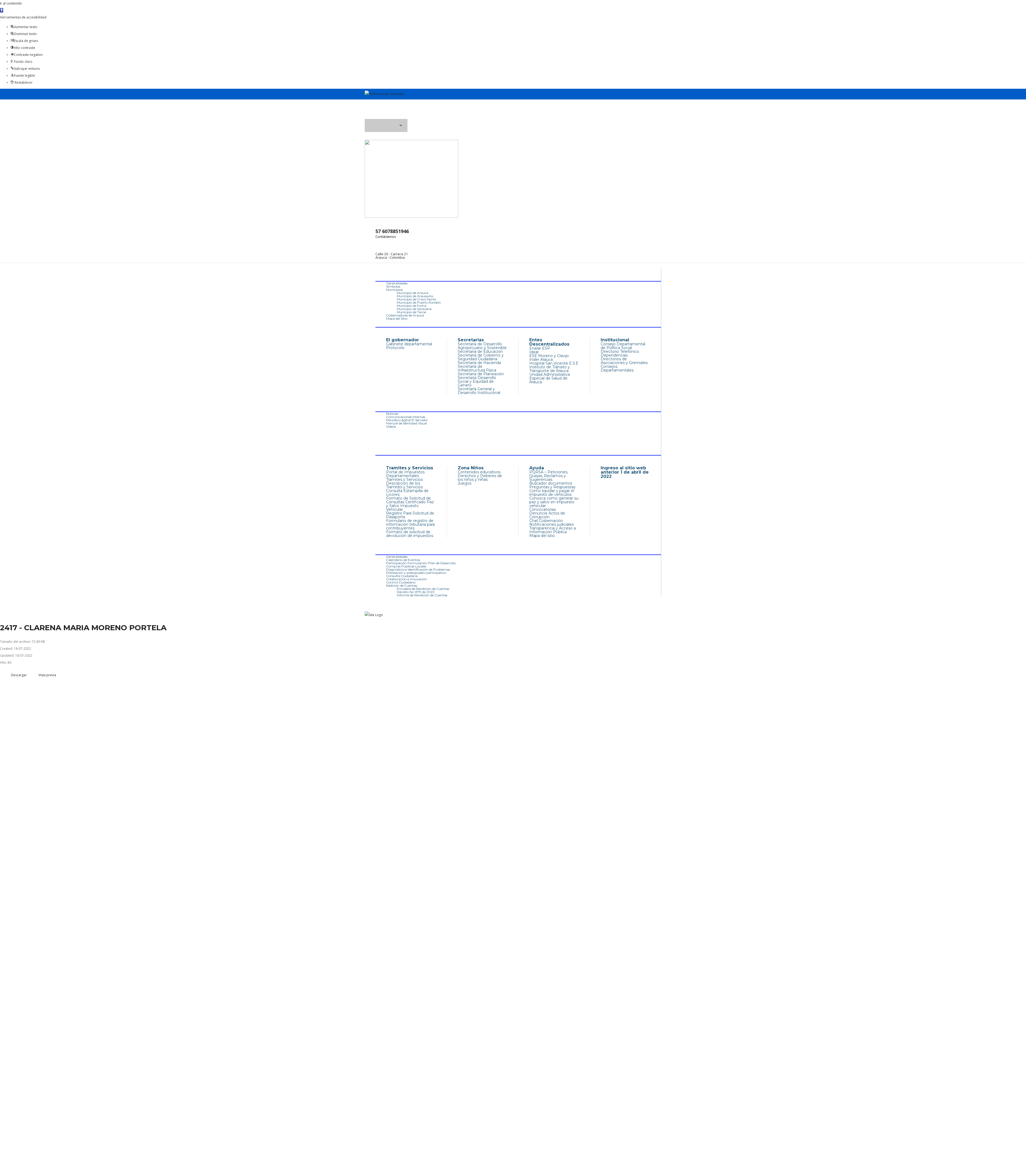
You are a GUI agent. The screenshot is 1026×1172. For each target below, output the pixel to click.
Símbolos (393, 286)
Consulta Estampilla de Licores (407, 492)
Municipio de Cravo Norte (416, 299)
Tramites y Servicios (409, 467)
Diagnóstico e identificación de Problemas (418, 569)
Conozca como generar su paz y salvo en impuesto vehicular (553, 502)
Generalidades (396, 283)
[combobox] (386, 125)
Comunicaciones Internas (405, 417)
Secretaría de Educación (480, 351)
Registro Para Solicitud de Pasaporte (410, 515)
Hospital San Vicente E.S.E (553, 363)
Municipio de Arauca (412, 293)
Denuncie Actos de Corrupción (547, 515)
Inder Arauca (541, 359)
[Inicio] (374, 614)
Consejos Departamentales (617, 368)
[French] (640, 116)
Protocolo (395, 347)
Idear (534, 352)
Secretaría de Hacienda (479, 362)
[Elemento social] (368, 107)
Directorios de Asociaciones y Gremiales (624, 361)
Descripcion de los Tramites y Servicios (404, 485)
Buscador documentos (550, 483)
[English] (635, 116)
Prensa (389, 407)
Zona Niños (471, 467)
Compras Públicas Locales (406, 566)
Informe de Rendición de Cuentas (422, 595)
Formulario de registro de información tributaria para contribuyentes (410, 524)
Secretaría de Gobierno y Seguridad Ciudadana (481, 357)
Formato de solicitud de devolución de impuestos (409, 533)
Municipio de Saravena (414, 309)
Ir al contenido (11, 3)
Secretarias (471, 339)
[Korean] (645, 116)
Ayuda (536, 467)
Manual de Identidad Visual (406, 423)
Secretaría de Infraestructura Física (477, 368)
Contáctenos (385, 236)
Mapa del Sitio (396, 318)
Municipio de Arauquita (415, 296)
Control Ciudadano (400, 582)
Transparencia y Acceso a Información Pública (552, 530)
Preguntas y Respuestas (552, 487)
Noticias (392, 414)
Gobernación (396, 323)
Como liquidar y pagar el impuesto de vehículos (551, 492)
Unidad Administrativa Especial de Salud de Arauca (549, 378)
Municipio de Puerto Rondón (419, 302)
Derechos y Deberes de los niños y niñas (480, 477)
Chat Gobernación (546, 520)
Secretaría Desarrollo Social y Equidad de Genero (477, 381)
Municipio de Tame (411, 312)
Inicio (388, 270)
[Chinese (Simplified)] (630, 116)
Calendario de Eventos (403, 560)
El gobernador (402, 339)
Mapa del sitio (542, 535)
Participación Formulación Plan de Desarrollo (421, 563)
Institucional (615, 339)
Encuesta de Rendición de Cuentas (423, 589)
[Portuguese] (649, 116)
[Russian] (654, 116)
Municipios (394, 290)
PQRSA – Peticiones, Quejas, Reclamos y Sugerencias (548, 476)
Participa (392, 550)
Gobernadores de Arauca (405, 315)
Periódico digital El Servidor (407, 420)
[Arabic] (625, 116)
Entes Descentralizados (549, 342)
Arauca (390, 277)
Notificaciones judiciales (551, 524)
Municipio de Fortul (411, 306)
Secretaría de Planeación (481, 374)
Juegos (464, 483)
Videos (391, 426)
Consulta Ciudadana (402, 576)
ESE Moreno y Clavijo (549, 355)
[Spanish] (659, 116)
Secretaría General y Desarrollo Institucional (479, 390)
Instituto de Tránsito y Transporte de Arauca (549, 369)
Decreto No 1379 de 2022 (415, 592)
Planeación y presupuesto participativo (416, 573)
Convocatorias (542, 509)
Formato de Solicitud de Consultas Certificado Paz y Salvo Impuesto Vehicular (410, 504)
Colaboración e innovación (406, 579)
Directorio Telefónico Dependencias (620, 353)
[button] (1, 10)
